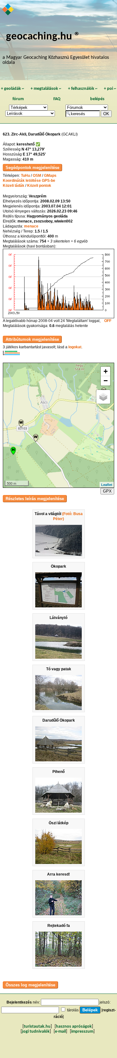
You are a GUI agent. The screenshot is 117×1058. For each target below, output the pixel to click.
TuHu (25, 175)
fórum (18, 99)
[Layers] (103, 397)
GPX (107, 491)
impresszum (82, 1032)
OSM (37, 175)
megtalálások (46, 89)
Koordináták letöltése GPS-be (29, 180)
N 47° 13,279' (33, 149)
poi (110, 89)
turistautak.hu (37, 1027)
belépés (97, 99)
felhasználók (82, 89)
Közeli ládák (13, 185)
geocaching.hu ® (43, 36)
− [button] (106, 381)
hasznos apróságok (74, 1027)
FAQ (57, 99)
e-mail (60, 1032)
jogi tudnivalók (36, 1032)
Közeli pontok (39, 185)
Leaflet (106, 484)
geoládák (12, 89)
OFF (107, 321)
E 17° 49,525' (34, 154)
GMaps (50, 175)
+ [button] (106, 371)
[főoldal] (8, 10)
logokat (74, 347)
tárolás (73, 1010)
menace (31, 226)
